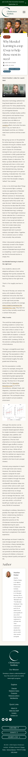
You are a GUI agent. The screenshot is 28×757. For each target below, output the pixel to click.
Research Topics (14, 691)
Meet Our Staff (14, 710)
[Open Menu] (24, 12)
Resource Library (14, 696)
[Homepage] (9, 12)
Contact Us (14, 715)
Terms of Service (11, 749)
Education (7, 71)
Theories (14, 688)
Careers (14, 713)
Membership (14, 698)
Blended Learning (14, 69)
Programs (14, 693)
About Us (14, 708)
